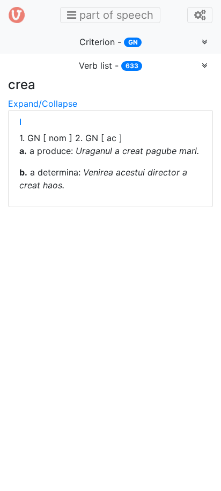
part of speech (113, 14)
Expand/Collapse (42, 103)
